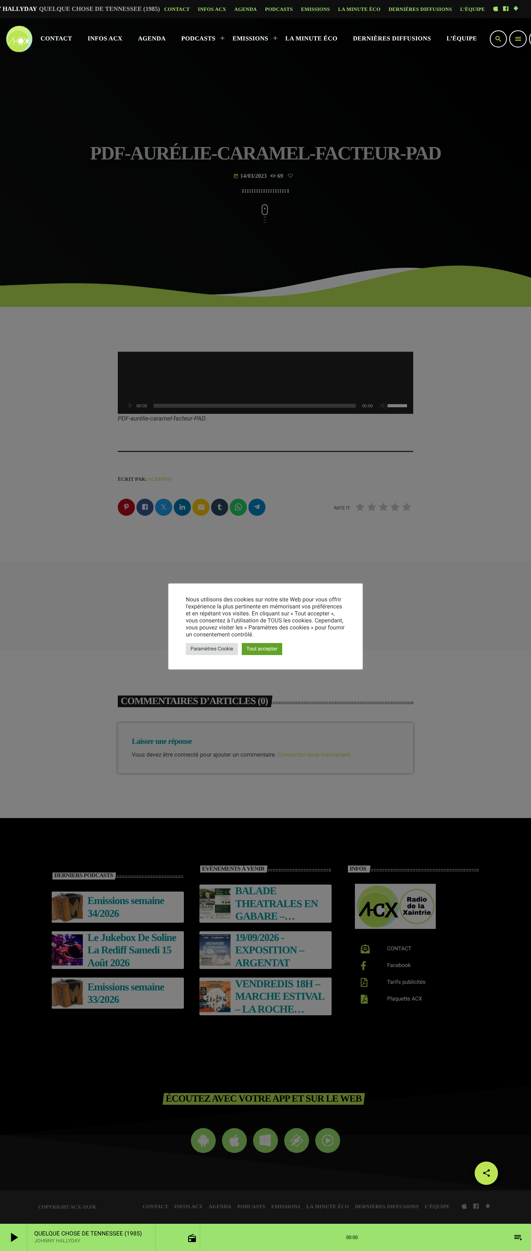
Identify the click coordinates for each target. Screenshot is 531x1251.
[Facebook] (506, 9)
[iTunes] (496, 9)
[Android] (516, 9)
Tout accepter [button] (262, 649)
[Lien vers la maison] (19, 39)
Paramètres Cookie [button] (211, 649)
